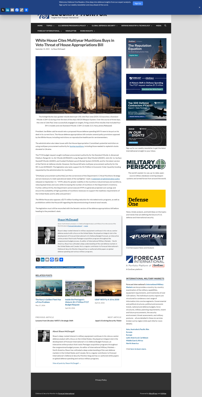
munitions (80, 267)
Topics (49, 26)
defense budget (58, 267)
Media (158, 26)
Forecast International (49, 31)
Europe (129, 335)
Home (40, 26)
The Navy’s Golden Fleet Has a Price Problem (48, 300)
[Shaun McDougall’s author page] (46, 235)
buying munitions (77, 146)
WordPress (153, 393)
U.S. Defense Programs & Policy (72, 26)
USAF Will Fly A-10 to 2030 (107, 299)
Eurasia (129, 332)
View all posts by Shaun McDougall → (67, 363)
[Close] (199, 7)
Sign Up (138, 3)
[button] (86, 226)
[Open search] (165, 25)
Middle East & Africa (134, 340)
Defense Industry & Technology (135, 26)
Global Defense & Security (103, 26)
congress (46, 267)
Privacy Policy (101, 380)
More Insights (86, 31)
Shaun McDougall (59, 49)
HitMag (163, 393)
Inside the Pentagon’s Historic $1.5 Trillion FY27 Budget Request (77, 302)
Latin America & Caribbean (137, 338)
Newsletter (71, 31)
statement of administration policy (106, 179)
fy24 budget (69, 267)
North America (132, 343)
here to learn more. (138, 349)
